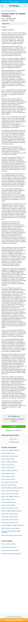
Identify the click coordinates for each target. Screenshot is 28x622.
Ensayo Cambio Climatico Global (9, 493)
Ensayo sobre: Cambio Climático (9, 516)
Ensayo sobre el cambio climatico (9, 519)
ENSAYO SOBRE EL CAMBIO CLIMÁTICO (12, 525)
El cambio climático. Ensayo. (8, 502)
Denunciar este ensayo (14, 441)
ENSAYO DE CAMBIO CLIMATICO (10, 450)
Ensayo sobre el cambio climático (9, 522)
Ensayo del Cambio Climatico (8, 485)
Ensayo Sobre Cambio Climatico (9, 482)
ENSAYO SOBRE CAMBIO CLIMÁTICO (11, 511)
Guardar (14, 426)
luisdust (3, 18)
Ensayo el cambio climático (8, 505)
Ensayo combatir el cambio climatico (10, 528)
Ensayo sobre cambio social (8, 547)
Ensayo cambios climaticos (8, 479)
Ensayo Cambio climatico (7, 476)
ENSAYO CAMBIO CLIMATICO (9, 462)
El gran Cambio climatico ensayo (9, 508)
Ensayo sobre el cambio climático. (10, 456)
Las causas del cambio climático (10, 550)
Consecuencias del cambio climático (11, 553)
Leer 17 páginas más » (14, 416)
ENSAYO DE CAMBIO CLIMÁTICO (10, 496)
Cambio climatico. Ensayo (8, 473)
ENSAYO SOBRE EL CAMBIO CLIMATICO (12, 488)
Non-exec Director (16, 1)
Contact (16, 2)
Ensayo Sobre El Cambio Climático (10, 490)
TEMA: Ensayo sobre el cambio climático (11, 535)
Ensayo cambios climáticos (8, 499)
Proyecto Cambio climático (8, 544)
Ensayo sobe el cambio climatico (9, 514)
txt (12, 421)
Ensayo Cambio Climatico (8, 453)
